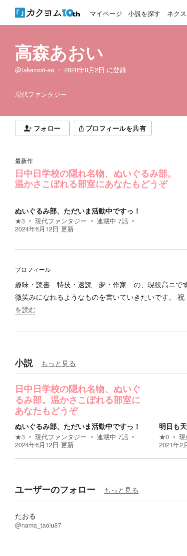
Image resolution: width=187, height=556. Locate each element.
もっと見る (58, 363)
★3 (20, 221)
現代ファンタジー (61, 220)
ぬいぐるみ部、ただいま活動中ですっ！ (78, 210)
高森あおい (59, 51)
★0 (164, 437)
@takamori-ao (34, 70)
